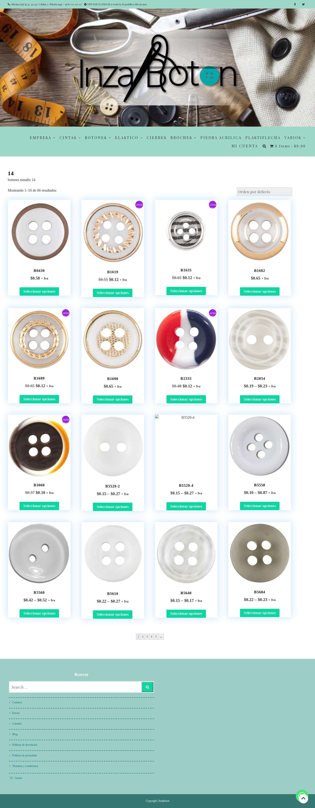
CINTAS (68, 137)
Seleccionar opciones (39, 291)
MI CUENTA (245, 145)
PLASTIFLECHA (263, 137)
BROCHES (181, 137)
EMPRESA (40, 137)
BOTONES (96, 137)
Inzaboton (164, 800)
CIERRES (157, 137)
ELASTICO (127, 137)
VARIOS (292, 137)
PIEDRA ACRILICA (221, 137)
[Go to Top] (303, 799)
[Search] (147, 687)
